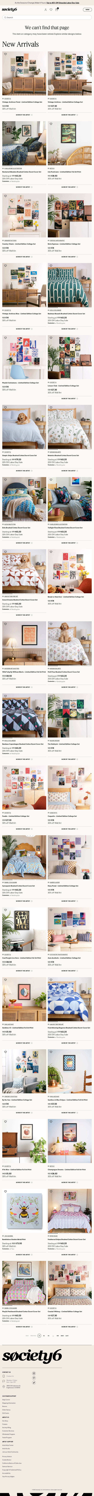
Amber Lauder (55, 882)
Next (62, 1335)
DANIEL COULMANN (10, 882)
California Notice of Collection (12, 1463)
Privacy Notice (7, 1456)
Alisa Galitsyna (10, 524)
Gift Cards (5, 1413)
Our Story (5, 1421)
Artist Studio (6, 1448)
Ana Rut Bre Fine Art (11, 596)
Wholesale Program (8, 1434)
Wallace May (9, 1024)
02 (64, 307)
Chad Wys (53, 813)
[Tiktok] (34, 1382)
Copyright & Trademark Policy (11, 1470)
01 (53, 307)
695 (58, 1335)
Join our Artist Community (10, 1452)
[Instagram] (34, 1373)
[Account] (45, 9)
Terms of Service (7, 1466)
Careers (4, 1424)
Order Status (6, 1410)
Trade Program (7, 1437)
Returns (4, 1406)
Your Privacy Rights (8, 1476)
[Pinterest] (34, 1378)
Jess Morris (8, 1236)
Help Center (6, 1400)
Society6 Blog (6, 1427)
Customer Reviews (8, 1431)
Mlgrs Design (54, 741)
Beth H (52, 168)
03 (75, 307)
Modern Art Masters (11, 669)
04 (86, 307)
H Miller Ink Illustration (13, 168)
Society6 (7, 99)
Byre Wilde (53, 1236)
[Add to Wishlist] (5, 54)
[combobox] (47, 17)
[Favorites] (51, 9)
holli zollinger (55, 310)
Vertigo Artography (57, 241)
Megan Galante (55, 452)
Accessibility (6, 1473)
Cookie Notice (6, 1460)
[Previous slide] (6, 143)
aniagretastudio (10, 241)
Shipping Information (9, 1403)
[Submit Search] (5, 17)
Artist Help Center (7, 1445)
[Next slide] (42, 143)
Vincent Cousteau (10, 1096)
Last (67, 1335)
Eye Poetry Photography (59, 955)
